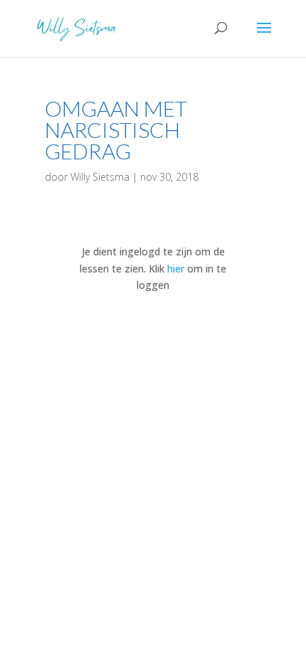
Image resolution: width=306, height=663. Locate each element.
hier (175, 268)
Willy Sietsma (100, 177)
